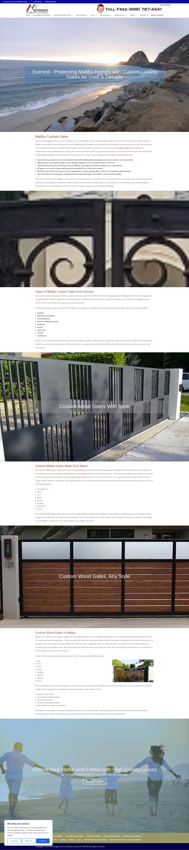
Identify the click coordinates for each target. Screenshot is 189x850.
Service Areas (104, 15)
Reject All (28, 841)
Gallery (71, 840)
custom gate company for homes (126, 148)
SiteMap (63, 840)
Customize (14, 841)
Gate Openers (81, 15)
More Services (120, 15)
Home (28, 15)
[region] (28, 833)
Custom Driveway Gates (62, 15)
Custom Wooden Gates (111, 836)
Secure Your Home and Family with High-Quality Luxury (94, 769)
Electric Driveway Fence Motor (95, 840)
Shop (93, 15)
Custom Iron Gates (93, 836)
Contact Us (144, 15)
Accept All (42, 841)
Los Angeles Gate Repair (42, 15)
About (132, 15)
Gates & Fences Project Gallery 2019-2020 (125, 840)
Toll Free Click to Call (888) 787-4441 (16, 2)
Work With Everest (94, 781)
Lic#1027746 (37, 2)
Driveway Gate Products (132, 836)
